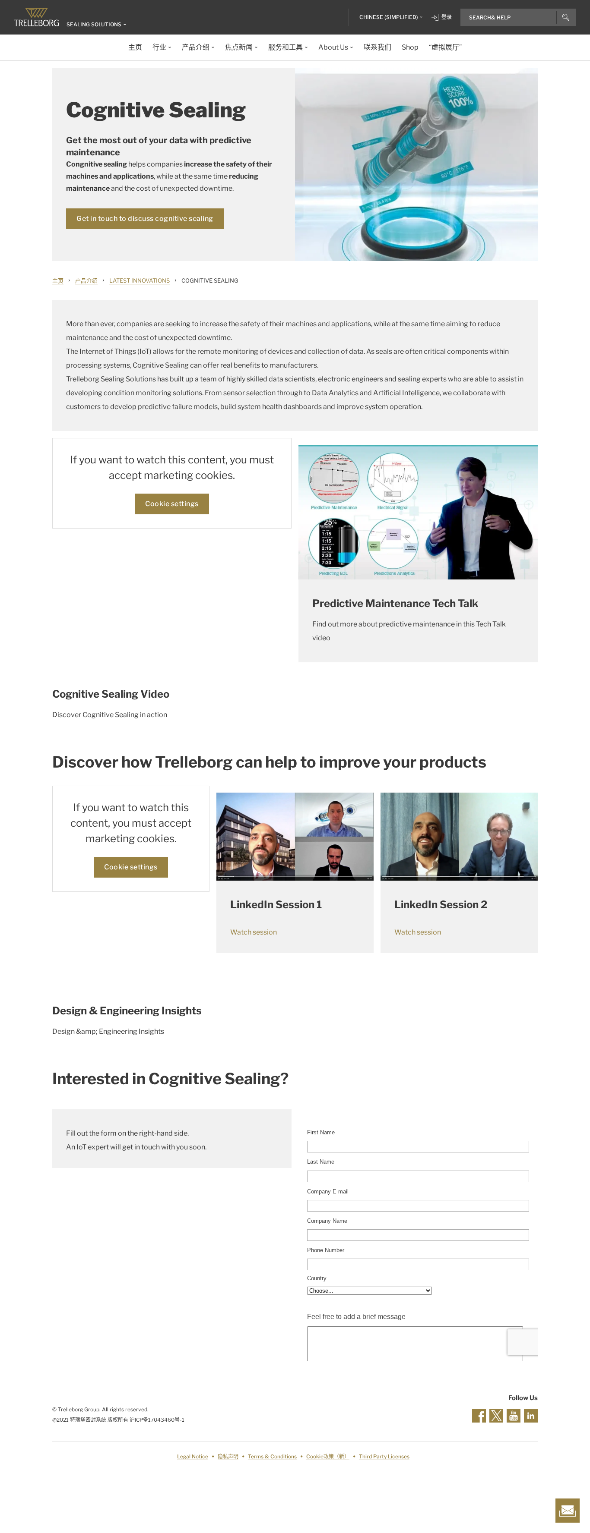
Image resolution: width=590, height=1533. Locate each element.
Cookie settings (172, 504)
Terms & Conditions (272, 1456)
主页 (57, 280)
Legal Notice (192, 1456)
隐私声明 (228, 1456)
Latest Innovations (139, 280)
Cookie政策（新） (327, 1456)
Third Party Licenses (384, 1456)
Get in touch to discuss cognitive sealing (144, 218)
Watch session (253, 932)
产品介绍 (86, 280)
